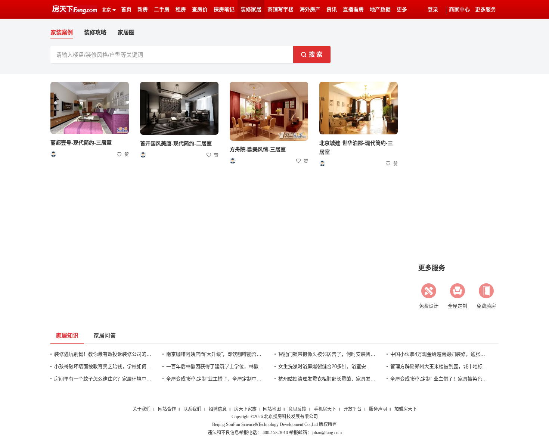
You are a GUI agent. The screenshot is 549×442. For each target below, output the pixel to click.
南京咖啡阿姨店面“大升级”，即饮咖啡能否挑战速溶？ (214, 354)
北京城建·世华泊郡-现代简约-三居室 (356, 147)
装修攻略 (95, 32)
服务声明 (378, 409)
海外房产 (310, 9)
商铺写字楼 (280, 9)
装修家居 (251, 9)
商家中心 (459, 9)
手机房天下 (325, 409)
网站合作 (167, 409)
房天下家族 (245, 409)
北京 (106, 10)
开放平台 (353, 409)
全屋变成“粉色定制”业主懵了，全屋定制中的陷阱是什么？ (214, 379)
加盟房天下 (405, 409)
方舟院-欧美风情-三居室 (258, 149)
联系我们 (192, 409)
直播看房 (353, 9)
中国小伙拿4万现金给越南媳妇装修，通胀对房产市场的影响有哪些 (438, 354)
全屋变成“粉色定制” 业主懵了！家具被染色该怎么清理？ (438, 379)
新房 (142, 9)
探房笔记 (224, 9)
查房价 (200, 9)
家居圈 (126, 32)
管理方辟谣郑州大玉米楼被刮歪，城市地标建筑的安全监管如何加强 (438, 366)
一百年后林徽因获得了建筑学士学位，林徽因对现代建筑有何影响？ (214, 366)
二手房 (162, 9)
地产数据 (380, 9)
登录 (433, 9)
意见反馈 (297, 409)
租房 (181, 9)
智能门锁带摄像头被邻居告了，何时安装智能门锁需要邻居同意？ (326, 354)
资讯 (331, 9)
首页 (126, 9)
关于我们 (142, 409)
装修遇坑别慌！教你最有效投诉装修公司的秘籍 (102, 354)
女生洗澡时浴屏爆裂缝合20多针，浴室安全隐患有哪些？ (326, 366)
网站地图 (272, 409)
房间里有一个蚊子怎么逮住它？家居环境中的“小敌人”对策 (102, 379)
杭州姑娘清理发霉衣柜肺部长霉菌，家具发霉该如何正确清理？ (326, 379)
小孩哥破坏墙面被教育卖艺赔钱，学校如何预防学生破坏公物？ (102, 366)
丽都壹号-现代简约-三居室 (81, 143)
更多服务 (485, 9)
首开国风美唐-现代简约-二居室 (176, 143)
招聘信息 (218, 409)
